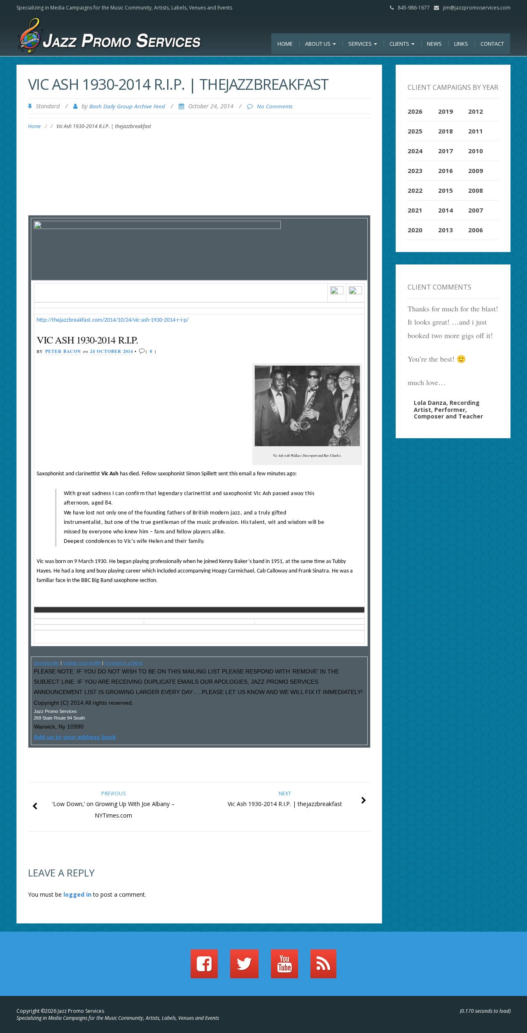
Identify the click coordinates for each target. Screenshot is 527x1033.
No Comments (275, 106)
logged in (77, 894)
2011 (475, 131)
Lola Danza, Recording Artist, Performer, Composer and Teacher (448, 410)
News (434, 43)
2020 (415, 230)
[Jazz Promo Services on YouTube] (284, 967)
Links (461, 43)
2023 (415, 170)
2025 (415, 131)
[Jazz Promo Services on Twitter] (244, 967)
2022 (415, 190)
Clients (399, 43)
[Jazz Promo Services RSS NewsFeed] (323, 967)
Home (285, 43)
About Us (318, 43)
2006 (475, 230)
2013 (445, 230)
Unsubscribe (46, 662)
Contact (492, 43)
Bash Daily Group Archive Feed (127, 106)
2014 (445, 210)
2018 (445, 131)
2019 (445, 111)
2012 (475, 111)
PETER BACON (63, 351)
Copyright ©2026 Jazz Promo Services (60, 1010)
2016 (445, 170)
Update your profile (82, 662)
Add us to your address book (75, 737)
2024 (415, 151)
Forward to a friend (123, 662)
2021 (415, 210)
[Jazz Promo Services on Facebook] (204, 967)
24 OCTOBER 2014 (111, 351)
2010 (475, 151)
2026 (415, 111)
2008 (475, 190)
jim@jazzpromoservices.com (477, 7)
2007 (475, 210)
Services (360, 43)
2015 (445, 190)
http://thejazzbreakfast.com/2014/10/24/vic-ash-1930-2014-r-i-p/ (113, 320)
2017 (445, 151)
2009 (475, 170)
